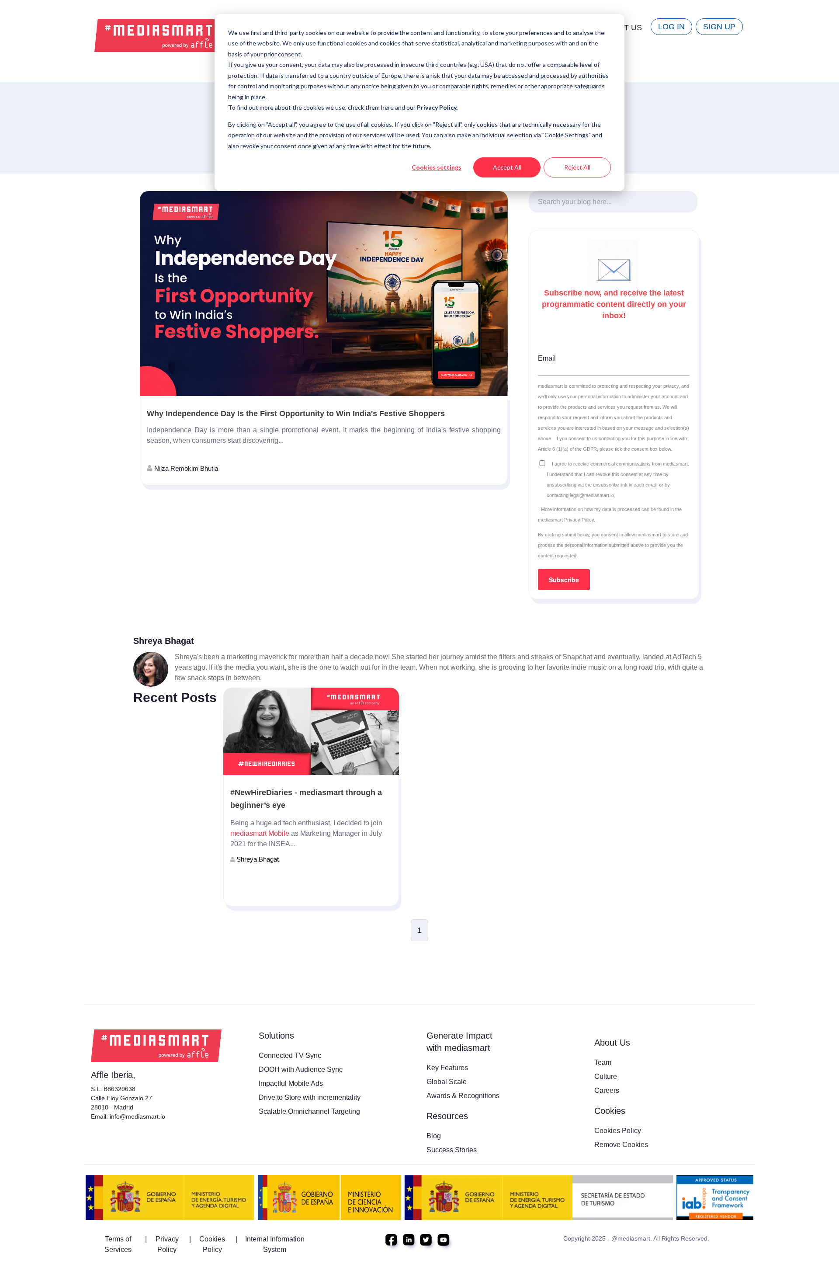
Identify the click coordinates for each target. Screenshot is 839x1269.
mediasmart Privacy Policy (566, 519)
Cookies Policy (617, 1130)
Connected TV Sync (290, 1055)
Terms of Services (118, 1244)
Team (602, 1062)
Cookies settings (436, 167)
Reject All (577, 167)
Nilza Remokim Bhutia (185, 468)
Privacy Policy (167, 1244)
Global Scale (446, 1081)
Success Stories (451, 1150)
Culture (605, 1076)
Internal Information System (275, 1244)
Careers (606, 1090)
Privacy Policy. (437, 107)
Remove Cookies (621, 1144)
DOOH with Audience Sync (301, 1069)
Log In (671, 26)
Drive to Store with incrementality (310, 1097)
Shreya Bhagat (257, 859)
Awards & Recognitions (462, 1095)
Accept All (507, 167)
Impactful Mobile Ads (291, 1083)
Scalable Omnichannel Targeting (309, 1111)
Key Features (447, 1067)
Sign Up (719, 26)
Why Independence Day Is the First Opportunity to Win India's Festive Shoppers (296, 413)
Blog (433, 1136)
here (388, 107)
